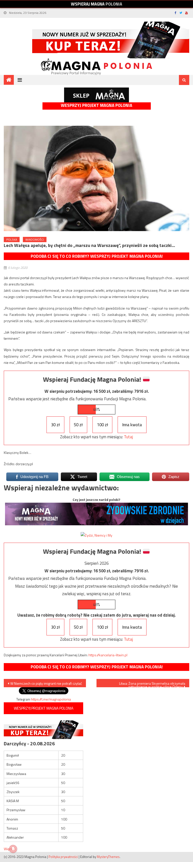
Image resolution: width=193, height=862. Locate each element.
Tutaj (128, 437)
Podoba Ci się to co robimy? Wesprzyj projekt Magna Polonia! (97, 256)
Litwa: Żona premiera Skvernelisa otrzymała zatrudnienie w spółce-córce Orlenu (152, 684)
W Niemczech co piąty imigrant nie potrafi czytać (46, 683)
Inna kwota (132, 424)
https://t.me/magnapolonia (51, 699)
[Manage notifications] (13, 849)
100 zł (102, 424)
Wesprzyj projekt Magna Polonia (96, 105)
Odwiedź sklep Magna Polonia (96, 95)
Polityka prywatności (63, 856)
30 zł (55, 424)
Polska (11, 239)
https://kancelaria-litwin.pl (107, 655)
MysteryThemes (108, 856)
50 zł (78, 424)
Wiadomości (34, 239)
